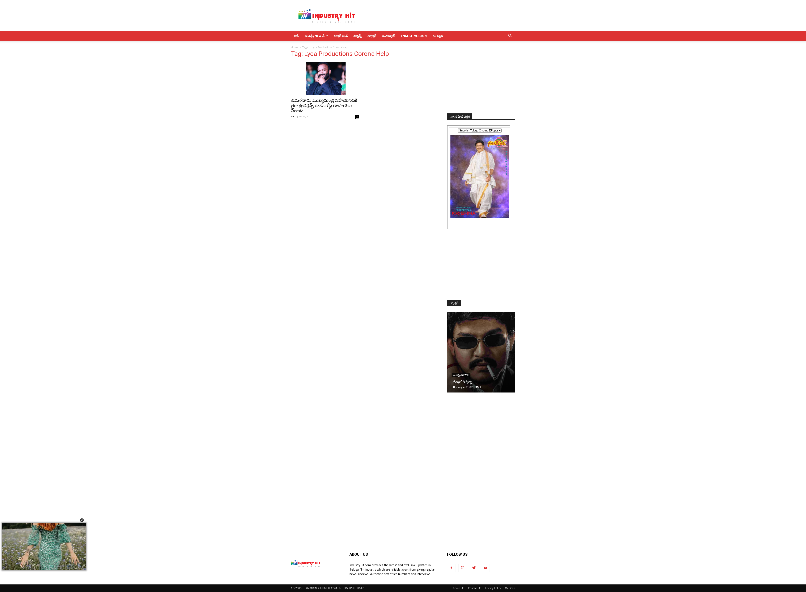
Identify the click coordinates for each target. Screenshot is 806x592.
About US (458, 588)
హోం (296, 36)
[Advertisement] (438, 15)
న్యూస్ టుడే (341, 36)
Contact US (474, 588)
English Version (414, 36)
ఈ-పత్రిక (438, 36)
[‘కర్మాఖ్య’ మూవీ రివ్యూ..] (481, 352)
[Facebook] (451, 568)
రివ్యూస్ (372, 36)
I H (292, 116)
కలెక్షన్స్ (357, 36)
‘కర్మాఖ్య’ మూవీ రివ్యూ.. (469, 381)
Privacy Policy (493, 588)
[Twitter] (474, 568)
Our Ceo (510, 588)
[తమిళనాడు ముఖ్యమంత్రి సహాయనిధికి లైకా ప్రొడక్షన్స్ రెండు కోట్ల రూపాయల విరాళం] (325, 78)
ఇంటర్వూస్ (388, 36)
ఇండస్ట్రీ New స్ (314, 36)
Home (294, 47)
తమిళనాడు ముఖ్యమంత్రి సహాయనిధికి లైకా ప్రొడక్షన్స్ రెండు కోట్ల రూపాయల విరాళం (324, 105)
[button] (82, 520)
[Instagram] (462, 568)
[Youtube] (485, 568)
